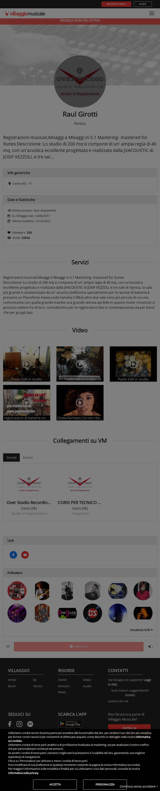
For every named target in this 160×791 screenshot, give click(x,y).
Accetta (55, 784)
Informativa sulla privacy (23, 773)
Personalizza (105, 784)
